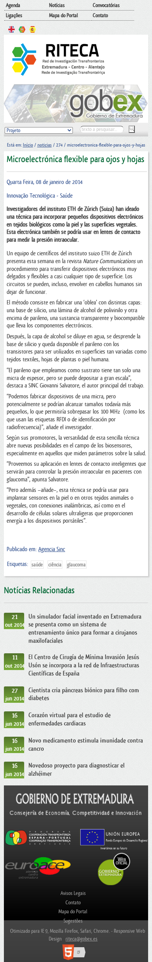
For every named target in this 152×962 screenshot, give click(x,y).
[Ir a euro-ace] (38, 880)
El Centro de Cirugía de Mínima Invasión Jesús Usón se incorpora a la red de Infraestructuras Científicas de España (83, 665)
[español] (32, 30)
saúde (37, 564)
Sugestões (73, 920)
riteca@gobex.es (81, 938)
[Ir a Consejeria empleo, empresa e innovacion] (76, 825)
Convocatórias (106, 5)
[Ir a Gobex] (114, 884)
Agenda (13, 5)
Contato (100, 15)
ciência (55, 564)
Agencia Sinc (51, 549)
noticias (44, 145)
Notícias (57, 5)
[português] (22, 30)
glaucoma (76, 564)
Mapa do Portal (63, 15)
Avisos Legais (73, 893)
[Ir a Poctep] (38, 845)
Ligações (14, 15)
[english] (11, 30)
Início (28, 145)
